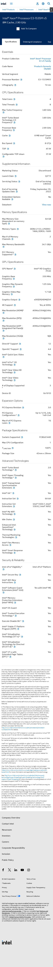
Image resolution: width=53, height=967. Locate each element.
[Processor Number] (21, 79)
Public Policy (8, 860)
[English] (43, 3)
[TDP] (8, 149)
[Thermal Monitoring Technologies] (16, 537)
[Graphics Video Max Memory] (11, 294)
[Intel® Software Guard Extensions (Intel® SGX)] (3, 592)
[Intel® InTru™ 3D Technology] (14, 365)
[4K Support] (14, 305)
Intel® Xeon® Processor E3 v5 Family (40, 59)
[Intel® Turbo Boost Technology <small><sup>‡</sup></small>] (15, 470)
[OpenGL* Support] (20, 349)
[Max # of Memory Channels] (12, 239)
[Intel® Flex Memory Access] (10, 545)
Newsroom (7, 830)
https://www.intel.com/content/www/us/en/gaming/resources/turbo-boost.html (24, 771)
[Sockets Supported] (22, 437)
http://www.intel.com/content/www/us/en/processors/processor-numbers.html (23, 729)
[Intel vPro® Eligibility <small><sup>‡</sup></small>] (3, 569)
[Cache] (9, 135)
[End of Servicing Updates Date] (16, 191)
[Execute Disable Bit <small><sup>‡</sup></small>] (23, 621)
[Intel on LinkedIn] (16, 870)
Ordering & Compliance (32, 42)
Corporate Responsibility (13, 848)
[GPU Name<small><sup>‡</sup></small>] (14, 269)
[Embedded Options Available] (12, 199)
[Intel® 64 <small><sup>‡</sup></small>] (13, 493)
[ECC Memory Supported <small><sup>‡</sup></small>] (15, 254)
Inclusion (6, 854)
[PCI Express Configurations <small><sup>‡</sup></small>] (18, 415)
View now (46, 204)
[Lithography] (15, 85)
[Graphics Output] (19, 300)
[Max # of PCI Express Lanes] (9, 423)
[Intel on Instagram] (28, 870)
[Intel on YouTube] (22, 870)
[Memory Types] (17, 229)
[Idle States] (13, 519)
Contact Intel (8, 824)
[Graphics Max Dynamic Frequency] (13, 286)
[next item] (51, 9)
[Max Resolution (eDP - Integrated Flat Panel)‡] (3, 330)
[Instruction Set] (17, 498)
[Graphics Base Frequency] (13, 279)
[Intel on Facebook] (3, 870)
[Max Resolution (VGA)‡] (3, 338)
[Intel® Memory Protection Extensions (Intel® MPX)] (15, 602)
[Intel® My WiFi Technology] (14, 514)
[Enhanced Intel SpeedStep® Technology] (14, 529)
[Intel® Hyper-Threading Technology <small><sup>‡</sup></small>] (15, 478)
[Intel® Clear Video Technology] (14, 380)
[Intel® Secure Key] (20, 575)
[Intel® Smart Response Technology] (14, 553)
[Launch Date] (15, 176)
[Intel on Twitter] (9, 870)
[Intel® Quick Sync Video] (3, 357)
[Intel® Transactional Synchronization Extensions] (13, 488)
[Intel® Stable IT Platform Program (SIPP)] (18, 629)
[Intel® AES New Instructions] (14, 582)
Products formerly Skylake (42, 67)
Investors (6, 836)
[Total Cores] (14, 99)
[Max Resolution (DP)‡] (3, 320)
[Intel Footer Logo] (7, 942)
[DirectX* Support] (20, 344)
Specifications (11, 42)
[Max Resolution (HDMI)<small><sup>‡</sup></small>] (3, 313)
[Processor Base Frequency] (13, 130)
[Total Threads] (16, 104)
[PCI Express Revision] (23, 407)
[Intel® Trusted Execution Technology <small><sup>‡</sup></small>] (15, 616)
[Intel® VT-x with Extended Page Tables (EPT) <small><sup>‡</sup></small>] (10, 657)
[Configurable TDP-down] (3, 156)
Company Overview (11, 817)
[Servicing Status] (19, 181)
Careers (5, 842)
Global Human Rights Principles (20, 917)
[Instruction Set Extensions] (13, 506)
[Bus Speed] (14, 143)
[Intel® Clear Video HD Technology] (14, 372)
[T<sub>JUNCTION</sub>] (12, 448)
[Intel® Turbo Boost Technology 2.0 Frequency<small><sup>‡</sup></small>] (14, 122)
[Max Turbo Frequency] (3, 112)
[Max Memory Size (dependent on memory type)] (8, 223)
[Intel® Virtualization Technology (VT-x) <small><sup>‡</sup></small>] (22, 636)
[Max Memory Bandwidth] (3, 247)
